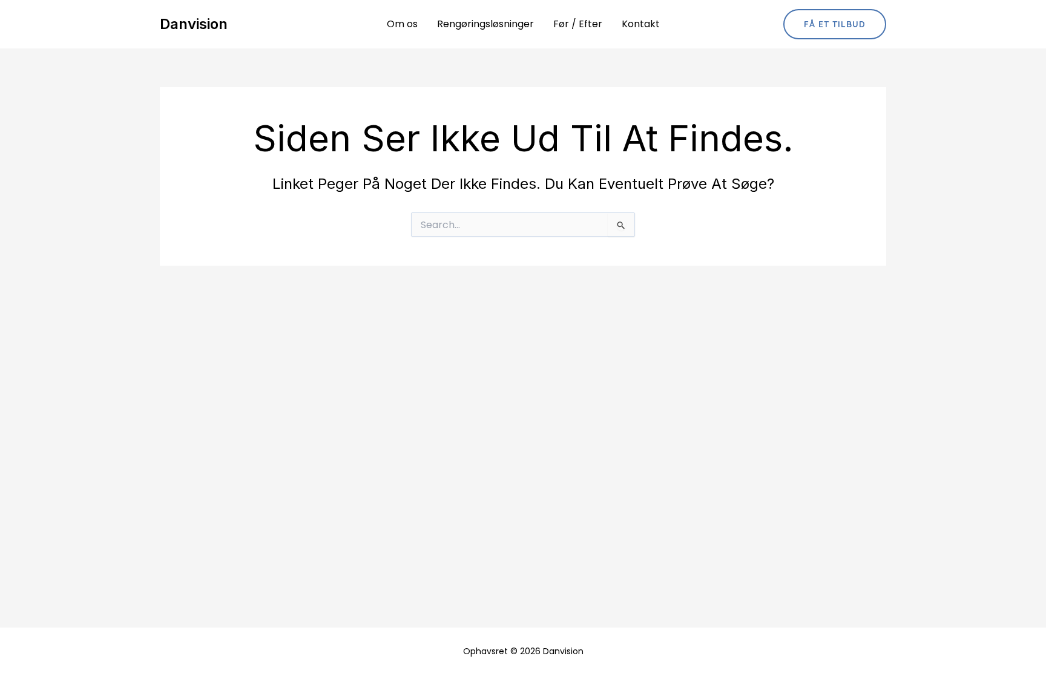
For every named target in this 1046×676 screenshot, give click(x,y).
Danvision (194, 24)
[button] (834, 24)
